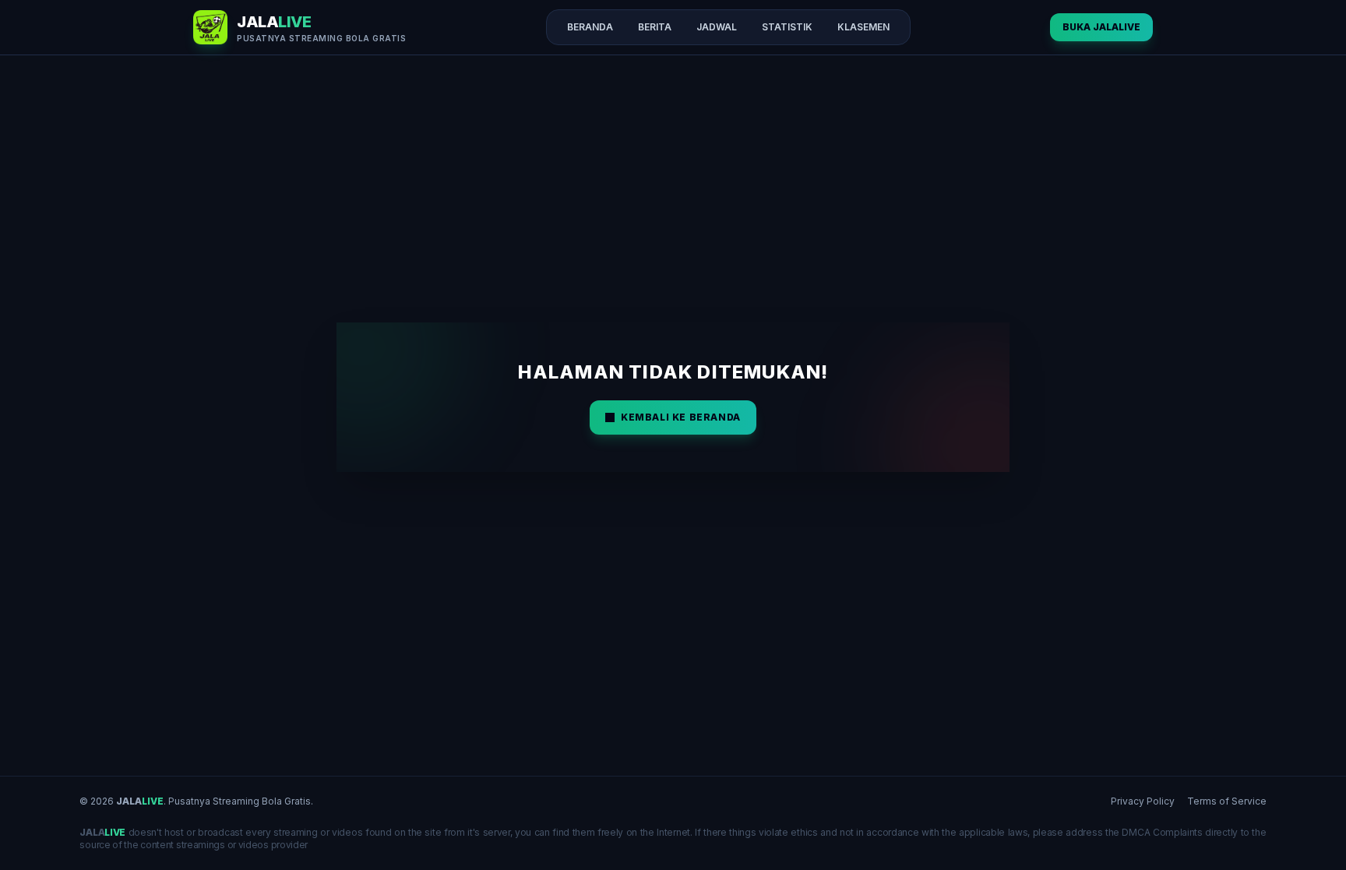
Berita (654, 27)
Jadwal (716, 27)
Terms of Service (1227, 801)
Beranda (590, 27)
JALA (140, 801)
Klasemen (863, 27)
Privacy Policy (1143, 801)
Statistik (787, 27)
